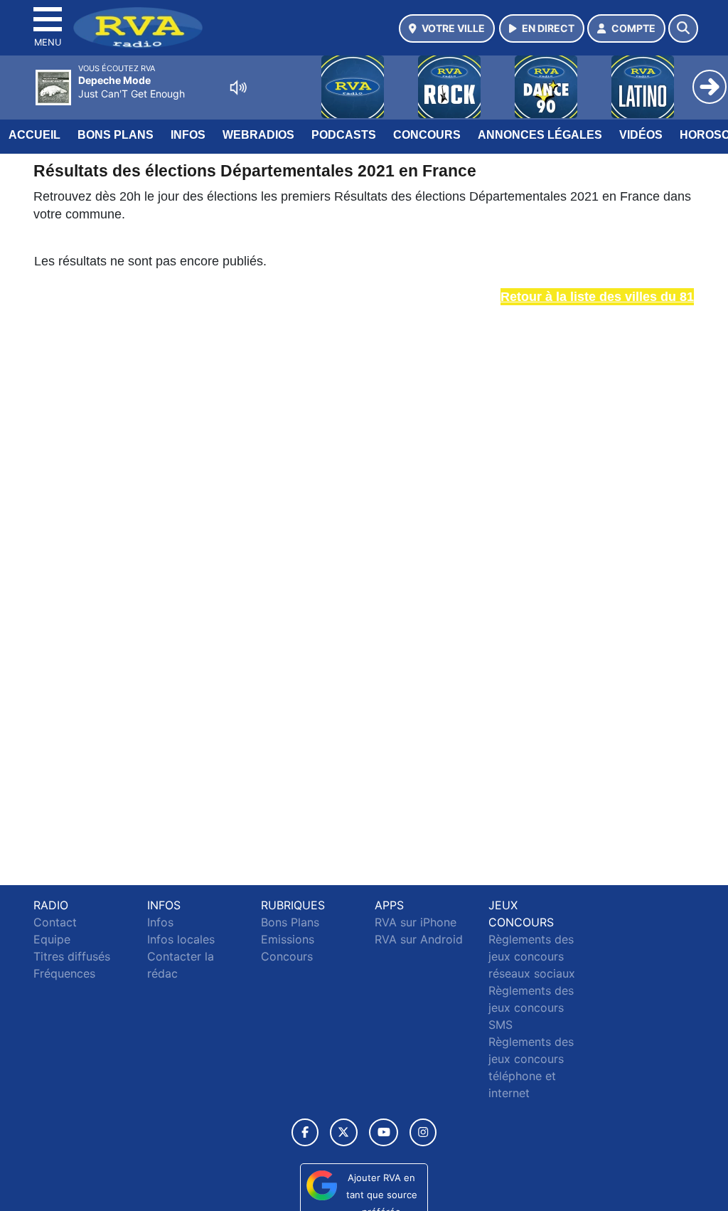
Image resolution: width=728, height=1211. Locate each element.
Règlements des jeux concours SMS (531, 1007)
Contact (55, 922)
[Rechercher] (683, 28)
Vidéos (641, 135)
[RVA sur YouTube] (383, 1132)
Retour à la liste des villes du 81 (597, 297)
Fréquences (64, 973)
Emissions (287, 939)
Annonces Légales (540, 135)
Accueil (34, 135)
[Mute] (238, 87)
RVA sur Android (419, 939)
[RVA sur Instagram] (423, 1132)
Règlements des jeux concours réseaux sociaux (531, 956)
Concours (427, 135)
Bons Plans (115, 135)
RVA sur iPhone (415, 922)
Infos (188, 135)
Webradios (258, 135)
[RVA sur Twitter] (344, 1132)
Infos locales (181, 939)
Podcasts (343, 135)
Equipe (51, 939)
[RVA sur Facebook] (304, 1132)
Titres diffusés (71, 956)
